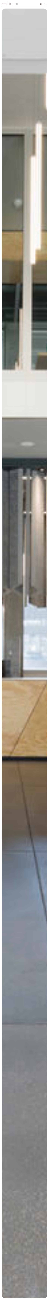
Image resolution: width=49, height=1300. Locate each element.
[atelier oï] (10, 3)
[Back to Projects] (41, 4)
